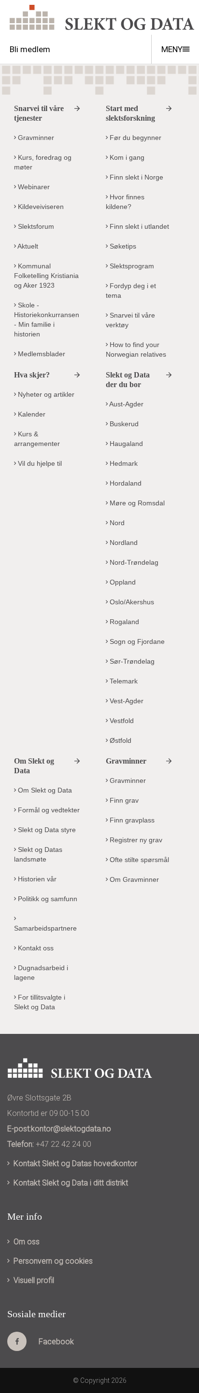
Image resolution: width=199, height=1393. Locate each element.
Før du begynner (134, 137)
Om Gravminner (133, 879)
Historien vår (36, 879)
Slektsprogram (131, 266)
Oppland (122, 582)
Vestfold (121, 720)
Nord (116, 523)
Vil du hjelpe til (39, 463)
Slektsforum (35, 226)
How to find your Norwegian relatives (136, 349)
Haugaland (125, 443)
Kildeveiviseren (40, 206)
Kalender (30, 414)
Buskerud (123, 424)
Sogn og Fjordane (136, 641)
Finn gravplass (131, 820)
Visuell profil (34, 1280)
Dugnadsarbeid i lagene (41, 972)
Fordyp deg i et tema (131, 290)
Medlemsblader (40, 354)
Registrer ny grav (135, 840)
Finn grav (123, 800)
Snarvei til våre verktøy (130, 320)
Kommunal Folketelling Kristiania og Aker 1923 (46, 275)
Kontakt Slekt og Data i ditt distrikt (71, 1182)
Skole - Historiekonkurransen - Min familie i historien (46, 319)
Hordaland (125, 483)
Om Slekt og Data (44, 790)
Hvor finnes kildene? (125, 201)
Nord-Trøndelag (133, 562)
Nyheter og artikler (45, 394)
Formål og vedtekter (48, 810)
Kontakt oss (35, 948)
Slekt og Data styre (46, 830)
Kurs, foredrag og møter (42, 162)
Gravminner (35, 137)
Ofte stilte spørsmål (138, 860)
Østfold (119, 740)
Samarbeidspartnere (45, 928)
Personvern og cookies (53, 1261)
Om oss (27, 1241)
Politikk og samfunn (46, 899)
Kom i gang (126, 157)
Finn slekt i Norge (135, 177)
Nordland (123, 542)
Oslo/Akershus (131, 602)
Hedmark (123, 463)
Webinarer (33, 187)
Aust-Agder (125, 404)
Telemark (123, 681)
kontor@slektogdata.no (71, 1128)
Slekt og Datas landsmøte (38, 854)
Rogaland (123, 622)
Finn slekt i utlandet (138, 226)
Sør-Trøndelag (131, 661)
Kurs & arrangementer (37, 438)
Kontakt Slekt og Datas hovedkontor (75, 1163)
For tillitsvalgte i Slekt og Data (39, 1002)
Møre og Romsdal (136, 503)
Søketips (122, 246)
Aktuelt (27, 246)
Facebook (56, 1341)
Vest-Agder (125, 701)
